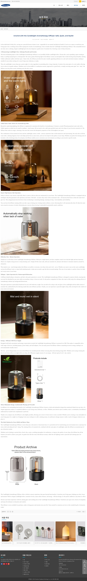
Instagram (9, 564)
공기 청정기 (26, 567)
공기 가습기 (26, 561)
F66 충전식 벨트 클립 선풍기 (75, 543)
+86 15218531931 (16, 1)
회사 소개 (61, 5)
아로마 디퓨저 (27, 563)
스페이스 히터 (27, 572)
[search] (80, 1)
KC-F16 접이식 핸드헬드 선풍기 (12, 543)
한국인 (83, 1)
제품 (68, 5)
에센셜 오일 (26, 565)
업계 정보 (76, 5)
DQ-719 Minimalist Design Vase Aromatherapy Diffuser (55, 543)
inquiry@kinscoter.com (6, 1)
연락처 (83, 5)
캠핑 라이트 (26, 574)
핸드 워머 (26, 570)
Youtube (4, 564)
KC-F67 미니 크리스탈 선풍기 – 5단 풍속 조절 (33, 543)
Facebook (2, 564)
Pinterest (6, 564)
